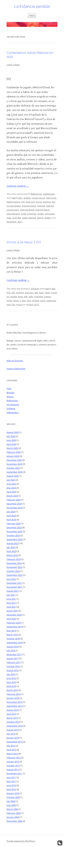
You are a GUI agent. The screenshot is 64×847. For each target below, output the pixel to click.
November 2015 (14, 702)
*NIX (9, 388)
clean (47, 292)
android (20, 292)
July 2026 (11, 436)
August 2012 (13, 769)
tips (13, 304)
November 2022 (14, 567)
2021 (20, 197)
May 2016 (11, 682)
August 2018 (13, 646)
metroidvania (13, 213)
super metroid (29, 217)
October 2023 (13, 535)
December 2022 (14, 563)
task (9, 304)
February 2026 (14, 452)
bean (41, 292)
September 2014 (14, 725)
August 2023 (13, 543)
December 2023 (14, 527)
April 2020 (11, 618)
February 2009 (14, 813)
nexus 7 (17, 300)
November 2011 (14, 773)
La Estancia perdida (32, 6)
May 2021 (11, 602)
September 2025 (14, 471)
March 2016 (12, 690)
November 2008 (14, 821)
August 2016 (13, 670)
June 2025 (11, 483)
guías (20, 296)
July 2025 (11, 479)
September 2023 (14, 539)
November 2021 (14, 586)
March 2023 (12, 555)
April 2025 (11, 491)
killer (31, 296)
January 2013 (13, 761)
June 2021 (11, 598)
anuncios (29, 292)
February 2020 (14, 622)
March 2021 (12, 610)
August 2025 (13, 475)
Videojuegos (49, 193)
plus (29, 300)
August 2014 (13, 729)
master (47, 296)
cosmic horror (38, 197)
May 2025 (11, 487)
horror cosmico (43, 201)
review (40, 213)
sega (9, 217)
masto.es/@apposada (16, 368)
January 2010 (13, 793)
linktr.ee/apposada (15, 361)
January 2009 (13, 817)
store (42, 300)
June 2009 (11, 805)
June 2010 (11, 785)
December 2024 (14, 503)
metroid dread (27, 209)
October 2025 (13, 467)
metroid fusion (42, 209)
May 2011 (11, 781)
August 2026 (13, 432)
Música (10, 396)
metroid (41, 205)
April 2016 (11, 686)
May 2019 (11, 630)
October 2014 (13, 721)
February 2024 (14, 523)
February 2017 (14, 662)
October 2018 (13, 638)
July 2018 (11, 650)
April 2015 (11, 713)
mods (23, 213)
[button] (59, 842)
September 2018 (14, 642)
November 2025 (14, 464)
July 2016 (11, 674)
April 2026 (11, 444)
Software (35, 288)
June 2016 (11, 678)
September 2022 (14, 575)
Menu (32, 15)
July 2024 (11, 511)
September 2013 (14, 741)
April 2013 (11, 749)
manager (38, 296)
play (24, 300)
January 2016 (13, 698)
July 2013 (11, 745)
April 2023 (11, 551)
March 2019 (12, 634)
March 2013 (12, 753)
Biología (10, 392)
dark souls (51, 197)
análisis (27, 197)
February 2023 (14, 559)
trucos (19, 304)
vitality (47, 217)
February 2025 (14, 499)
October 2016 (13, 666)
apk (36, 292)
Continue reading (18, 185)
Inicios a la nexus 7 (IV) (24, 242)
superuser (51, 300)
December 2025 (14, 460)
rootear (35, 300)
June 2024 (11, 515)
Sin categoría (13, 404)
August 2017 (13, 658)
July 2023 (11, 547)
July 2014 (11, 733)
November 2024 (14, 507)
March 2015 (12, 717)
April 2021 (11, 606)
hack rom (30, 201)
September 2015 (14, 706)
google (13, 296)
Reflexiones (36, 193)
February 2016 (14, 694)
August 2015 (13, 709)
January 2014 (13, 737)
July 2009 (11, 801)
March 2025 (12, 495)
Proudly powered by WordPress (21, 841)
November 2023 (14, 531)
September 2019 (14, 626)
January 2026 (13, 456)
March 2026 (12, 448)
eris (23, 201)
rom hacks (50, 213)
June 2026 (11, 440)
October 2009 (13, 797)
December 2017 (14, 654)
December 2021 (14, 583)
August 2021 (13, 590)
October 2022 (13, 571)
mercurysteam (29, 205)
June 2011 (11, 777)
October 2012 (13, 765)
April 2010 (11, 789)
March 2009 (12, 809)
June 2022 (11, 579)
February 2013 (14, 757)
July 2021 (11, 594)
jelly (26, 296)
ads (13, 292)
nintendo (31, 213)
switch (40, 217)
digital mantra (13, 201)
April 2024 (11, 519)
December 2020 (14, 614)
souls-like (16, 217)
